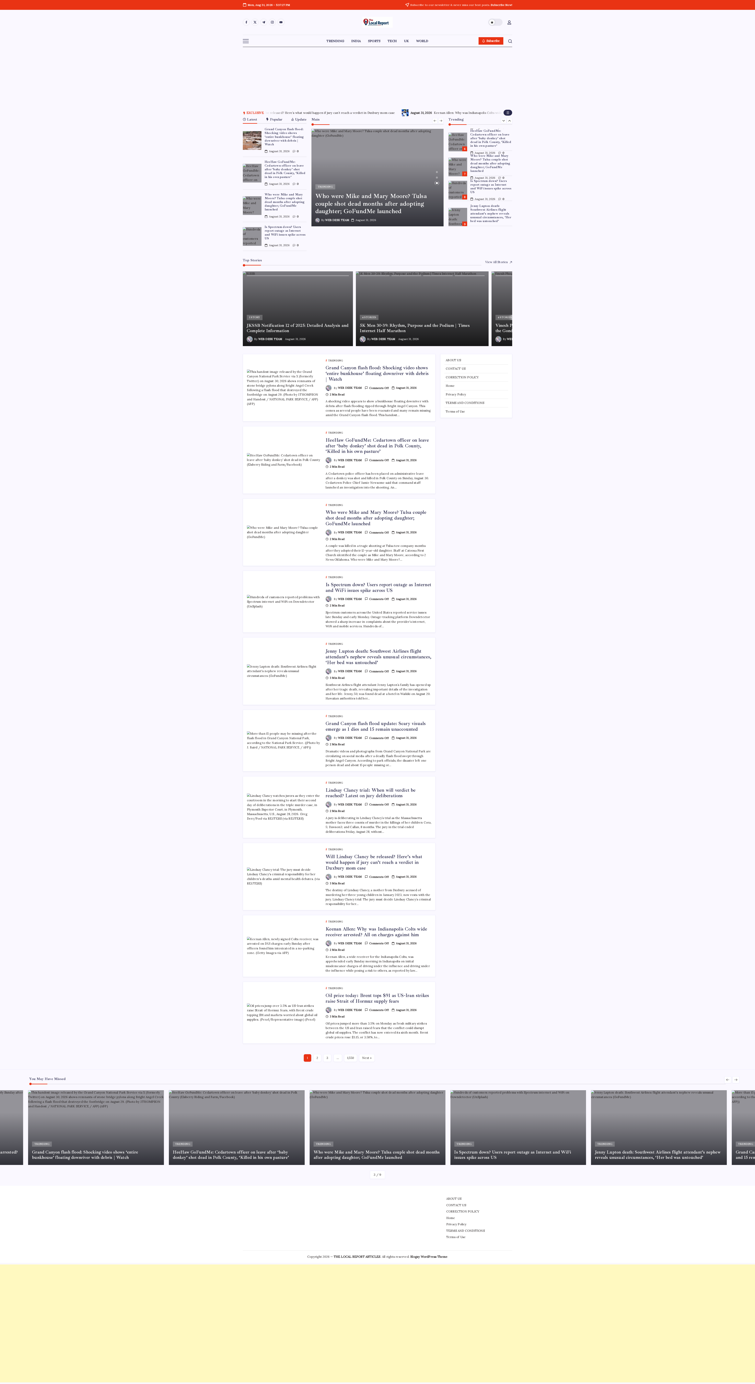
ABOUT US (453, 360)
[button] (495, 22)
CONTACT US (456, 368)
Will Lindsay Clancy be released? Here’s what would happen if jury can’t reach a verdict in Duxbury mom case (374, 862)
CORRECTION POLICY (462, 377)
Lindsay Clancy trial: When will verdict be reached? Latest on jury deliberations (370, 793)
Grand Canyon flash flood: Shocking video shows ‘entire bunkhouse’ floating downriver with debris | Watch (284, 136)
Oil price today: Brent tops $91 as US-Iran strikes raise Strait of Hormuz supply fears (377, 998)
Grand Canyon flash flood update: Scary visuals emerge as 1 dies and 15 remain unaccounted (489, 211)
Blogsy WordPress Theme (428, 1257)
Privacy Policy (456, 394)
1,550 (350, 1058)
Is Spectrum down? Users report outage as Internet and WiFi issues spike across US (285, 232)
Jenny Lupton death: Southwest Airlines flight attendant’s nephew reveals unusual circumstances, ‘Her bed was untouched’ (490, 188)
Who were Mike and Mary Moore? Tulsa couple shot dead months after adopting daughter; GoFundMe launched (285, 202)
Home (450, 386)
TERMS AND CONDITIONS (465, 403)
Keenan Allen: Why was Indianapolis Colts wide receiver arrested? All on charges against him (376, 932)
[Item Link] (252, 140)
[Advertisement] (377, 76)
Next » (367, 1058)
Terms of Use (455, 411)
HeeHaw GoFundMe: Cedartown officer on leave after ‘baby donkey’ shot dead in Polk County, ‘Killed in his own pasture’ (285, 169)
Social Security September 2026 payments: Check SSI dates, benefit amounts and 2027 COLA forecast (421, 113)
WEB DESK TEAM (337, 220)
